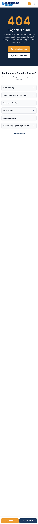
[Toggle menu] (34, 4)
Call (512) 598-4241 (20, 56)
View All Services (20, 133)
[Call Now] (29, 3)
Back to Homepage (20, 49)
